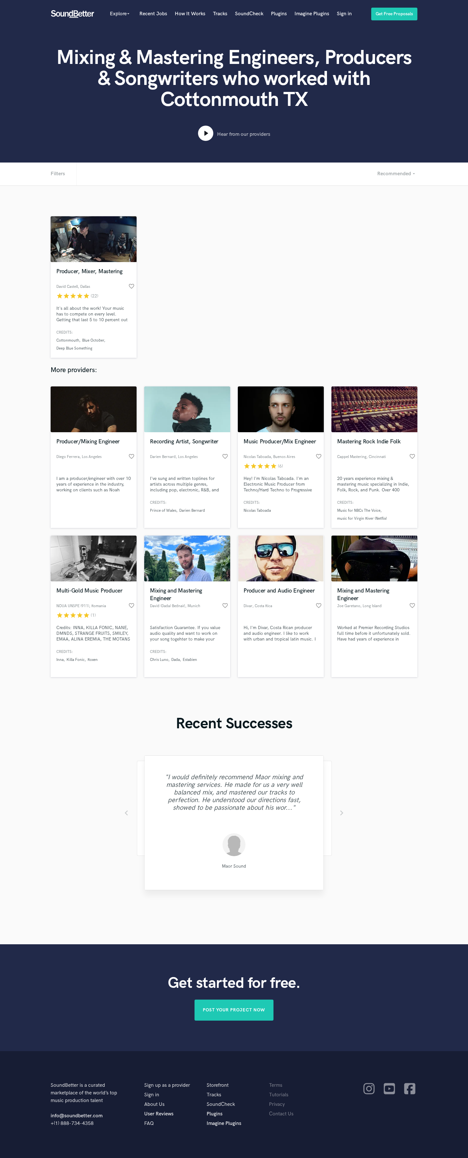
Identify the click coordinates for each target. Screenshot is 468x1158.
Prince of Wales (163, 510)
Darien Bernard (192, 510)
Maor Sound (234, 866)
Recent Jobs (153, 14)
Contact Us (281, 1114)
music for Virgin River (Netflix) (362, 518)
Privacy (277, 1104)
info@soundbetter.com (77, 1116)
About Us (154, 1104)
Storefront (218, 1085)
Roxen (93, 659)
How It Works (190, 14)
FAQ (149, 1123)
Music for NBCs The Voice (358, 510)
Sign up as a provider (167, 1085)
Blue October (93, 340)
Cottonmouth (67, 340)
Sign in (344, 14)
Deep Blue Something (74, 348)
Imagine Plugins (311, 14)
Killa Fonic (76, 659)
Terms (275, 1085)
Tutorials (278, 1095)
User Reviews (159, 1114)
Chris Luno (159, 659)
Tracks (220, 14)
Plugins (279, 14)
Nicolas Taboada (257, 510)
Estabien (190, 659)
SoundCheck (249, 14)
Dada (175, 659)
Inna (60, 659)
